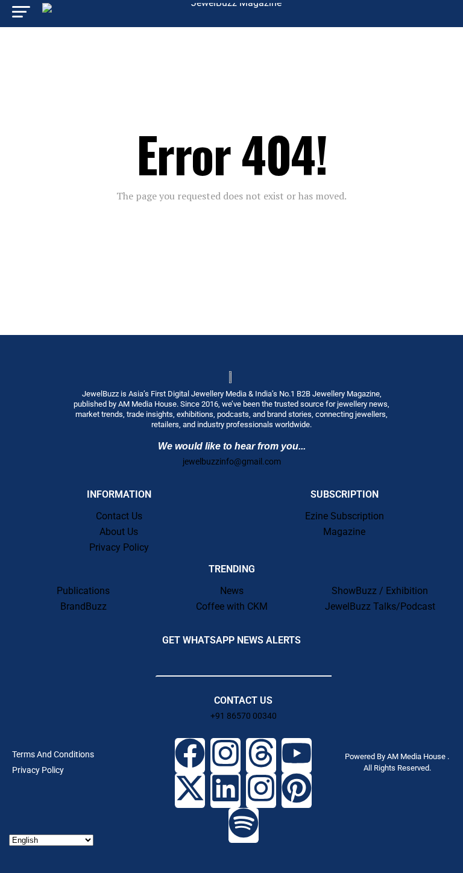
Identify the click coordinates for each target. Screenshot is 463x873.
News (232, 590)
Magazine (344, 531)
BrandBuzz (83, 606)
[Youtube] (297, 755)
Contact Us (119, 516)
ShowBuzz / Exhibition (380, 590)
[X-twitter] (190, 790)
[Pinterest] (297, 790)
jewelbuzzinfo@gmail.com (232, 461)
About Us (118, 531)
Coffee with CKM (232, 606)
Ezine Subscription (344, 516)
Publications (83, 590)
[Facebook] (190, 755)
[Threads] (261, 755)
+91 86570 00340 (243, 716)
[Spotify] (243, 825)
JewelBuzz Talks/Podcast (380, 606)
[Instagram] (225, 755)
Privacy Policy (119, 547)
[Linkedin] (225, 790)
